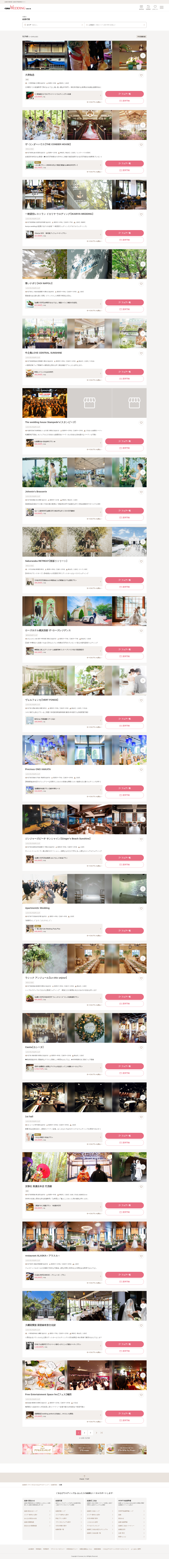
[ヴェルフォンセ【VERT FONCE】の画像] (84, 680)
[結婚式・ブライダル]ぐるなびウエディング (35, 1485)
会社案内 (31, 1549)
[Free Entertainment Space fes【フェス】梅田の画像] (84, 1375)
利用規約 (38, 1549)
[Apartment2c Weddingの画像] (84, 889)
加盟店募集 (97, 1549)
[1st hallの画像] (84, 1097)
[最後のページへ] (101, 1432)
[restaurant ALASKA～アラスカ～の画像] (84, 1236)
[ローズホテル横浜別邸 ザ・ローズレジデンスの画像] (84, 611)
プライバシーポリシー (58, 1549)
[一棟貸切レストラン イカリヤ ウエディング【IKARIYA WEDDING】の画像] (84, 195)
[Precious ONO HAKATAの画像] (84, 750)
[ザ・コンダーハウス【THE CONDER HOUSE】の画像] (84, 125)
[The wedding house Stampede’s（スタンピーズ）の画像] (84, 403)
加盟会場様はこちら (86, 1549)
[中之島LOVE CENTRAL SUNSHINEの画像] (84, 333)
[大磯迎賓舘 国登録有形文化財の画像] (84, 1306)
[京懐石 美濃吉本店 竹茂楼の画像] (84, 1167)
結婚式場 (54, 1485)
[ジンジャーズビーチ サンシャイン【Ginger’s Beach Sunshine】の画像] (84, 819)
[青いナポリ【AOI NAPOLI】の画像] (84, 264)
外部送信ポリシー (72, 1549)
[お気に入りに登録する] (141, 75)
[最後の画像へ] (143, 55)
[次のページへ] (96, 1432)
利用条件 (46, 1549)
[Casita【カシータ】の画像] (84, 1028)
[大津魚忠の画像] (84, 55)
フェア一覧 (126, 94)
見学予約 (126, 101)
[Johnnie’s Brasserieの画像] (84, 472)
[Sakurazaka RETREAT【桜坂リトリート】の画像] (84, 542)
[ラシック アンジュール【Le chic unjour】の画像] (84, 958)
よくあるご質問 (136, 1549)
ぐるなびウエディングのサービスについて (116, 1549)
